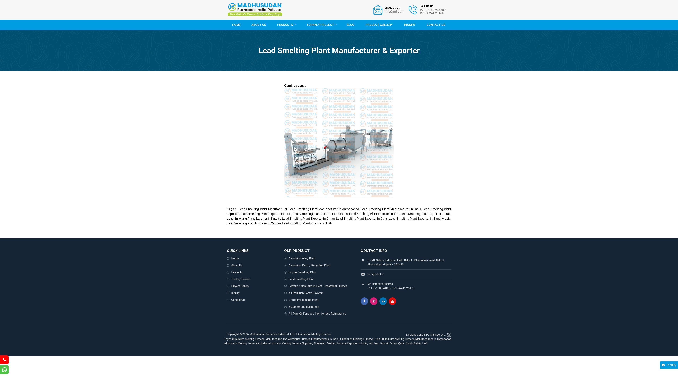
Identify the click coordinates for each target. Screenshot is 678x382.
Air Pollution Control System (306, 293)
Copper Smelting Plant (302, 272)
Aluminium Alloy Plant (302, 258)
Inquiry (409, 25)
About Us (258, 25)
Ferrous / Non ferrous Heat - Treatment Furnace (318, 286)
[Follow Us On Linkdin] (383, 301)
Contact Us (436, 25)
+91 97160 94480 (378, 288)
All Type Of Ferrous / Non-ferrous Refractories (317, 313)
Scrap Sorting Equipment (304, 306)
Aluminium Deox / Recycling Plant (309, 265)
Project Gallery (379, 25)
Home (236, 25)
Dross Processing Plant (303, 300)
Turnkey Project (320, 25)
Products (285, 25)
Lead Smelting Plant (301, 279)
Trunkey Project (240, 279)
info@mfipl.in (375, 274)
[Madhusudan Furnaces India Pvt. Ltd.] (255, 10)
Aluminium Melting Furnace (314, 334)
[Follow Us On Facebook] (364, 301)
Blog (350, 25)
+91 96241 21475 (403, 288)
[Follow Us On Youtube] (392, 301)
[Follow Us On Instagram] (373, 301)
